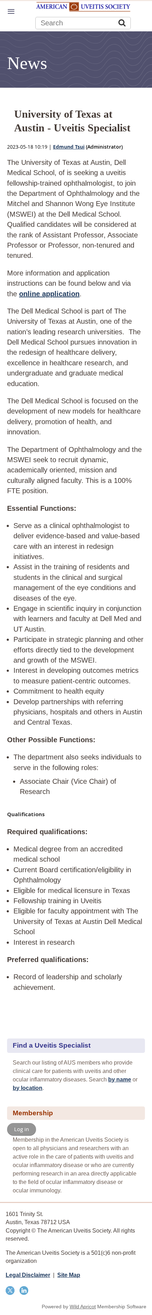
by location (27, 1088)
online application (49, 294)
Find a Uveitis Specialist (51, 1045)
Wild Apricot (83, 1306)
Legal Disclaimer (28, 1275)
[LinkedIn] (23, 1290)
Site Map (68, 1275)
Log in (21, 1129)
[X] (10, 1290)
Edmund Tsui (68, 146)
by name (119, 1080)
